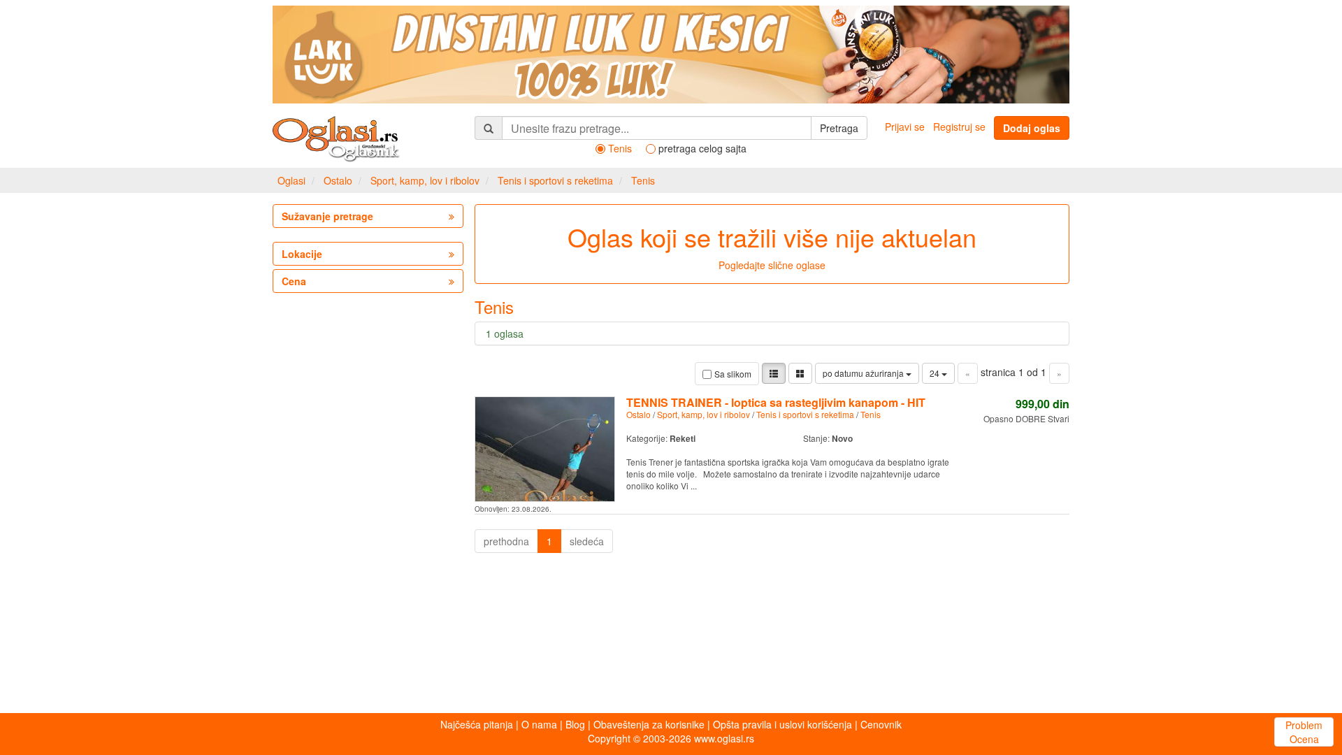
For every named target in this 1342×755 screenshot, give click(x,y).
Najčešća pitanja (476, 724)
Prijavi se (905, 127)
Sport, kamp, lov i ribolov (424, 180)
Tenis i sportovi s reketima (555, 180)
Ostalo (338, 180)
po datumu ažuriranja (864, 373)
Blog (575, 724)
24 (935, 373)
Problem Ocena (1303, 732)
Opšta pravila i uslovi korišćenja (782, 724)
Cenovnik (881, 724)
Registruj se (959, 127)
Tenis (643, 180)
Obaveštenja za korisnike (649, 724)
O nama (539, 724)
